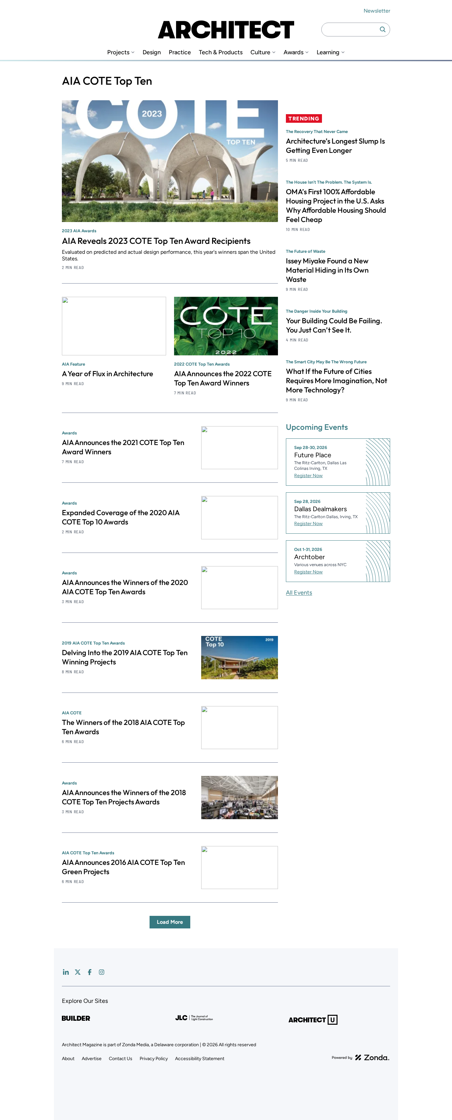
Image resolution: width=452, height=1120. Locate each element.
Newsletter (377, 11)
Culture (260, 52)
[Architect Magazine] (226, 29)
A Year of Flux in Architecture (107, 373)
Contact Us (120, 1058)
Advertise (92, 1058)
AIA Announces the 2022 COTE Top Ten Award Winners (223, 378)
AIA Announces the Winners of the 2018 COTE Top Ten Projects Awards (124, 797)
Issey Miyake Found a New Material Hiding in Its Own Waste (327, 270)
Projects (118, 52)
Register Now (308, 475)
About (68, 1058)
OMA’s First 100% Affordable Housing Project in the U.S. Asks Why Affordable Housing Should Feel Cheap (336, 205)
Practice (180, 52)
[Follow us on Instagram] (102, 972)
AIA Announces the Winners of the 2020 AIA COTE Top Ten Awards (125, 587)
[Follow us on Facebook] (90, 972)
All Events (299, 592)
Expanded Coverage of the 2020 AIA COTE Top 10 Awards (120, 517)
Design (152, 52)
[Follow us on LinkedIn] (66, 972)
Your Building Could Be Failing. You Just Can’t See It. (334, 325)
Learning (328, 52)
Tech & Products (221, 52)
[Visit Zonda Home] (360, 1057)
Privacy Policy (154, 1058)
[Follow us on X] (78, 972)
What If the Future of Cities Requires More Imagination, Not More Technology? (336, 380)
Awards (293, 52)
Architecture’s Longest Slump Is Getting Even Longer (335, 145)
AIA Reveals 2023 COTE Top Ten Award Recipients (156, 240)
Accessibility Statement (199, 1058)
